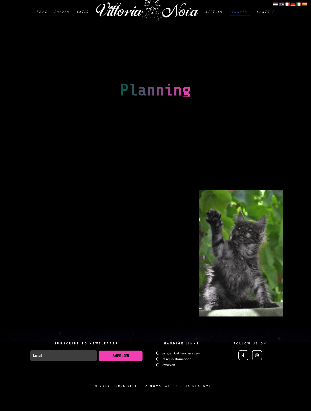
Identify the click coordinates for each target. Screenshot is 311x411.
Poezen (62, 12)
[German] (293, 4)
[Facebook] (243, 355)
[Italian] (299, 4)
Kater (82, 12)
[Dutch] (275, 4)
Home (42, 12)
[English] (281, 4)
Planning (239, 12)
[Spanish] (305, 4)
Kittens (214, 12)
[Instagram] (257, 355)
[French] (287, 4)
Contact (266, 12)
